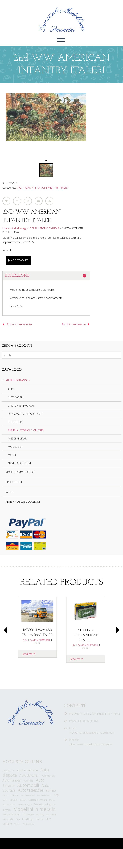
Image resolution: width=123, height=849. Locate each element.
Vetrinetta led (28, 824)
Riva (18, 819)
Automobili (28, 785)
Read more (28, 654)
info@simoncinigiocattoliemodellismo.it (91, 732)
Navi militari (51, 814)
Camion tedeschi (44, 795)
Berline (51, 790)
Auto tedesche (30, 790)
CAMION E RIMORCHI (21, 405)
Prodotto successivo (74, 324)
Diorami (23, 800)
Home (5, 228)
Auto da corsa (29, 775)
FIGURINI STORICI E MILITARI (41, 187)
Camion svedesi (28, 795)
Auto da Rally (48, 775)
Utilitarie (7, 823)
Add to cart (19, 260)
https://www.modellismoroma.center (90, 744)
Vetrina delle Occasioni (22, 501)
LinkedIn (39, 201)
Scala (9, 492)
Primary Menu (61, 40)
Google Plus (28, 201)
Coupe (13, 799)
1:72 (19, 187)
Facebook (17, 201)
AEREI (11, 389)
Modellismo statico (19, 472)
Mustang (40, 814)
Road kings (27, 819)
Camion (15, 795)
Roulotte (39, 819)
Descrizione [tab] (17, 276)
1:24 (25, 639)
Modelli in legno (25, 804)
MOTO (12, 455)
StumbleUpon (49, 201)
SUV (48, 819)
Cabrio (5, 795)
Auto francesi (11, 780)
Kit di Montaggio (19, 228)
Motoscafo (28, 814)
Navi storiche (7, 819)
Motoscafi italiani (11, 814)
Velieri (17, 824)
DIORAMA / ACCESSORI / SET (25, 414)
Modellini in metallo (34, 809)
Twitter (6, 201)
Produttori (13, 482)
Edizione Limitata (38, 799)
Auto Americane (27, 770)
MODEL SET (15, 446)
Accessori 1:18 (8, 770)
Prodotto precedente (19, 324)
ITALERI (64, 187)
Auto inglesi (28, 780)
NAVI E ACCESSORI (19, 463)
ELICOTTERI (15, 422)
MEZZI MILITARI (17, 438)
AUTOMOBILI (16, 397)
